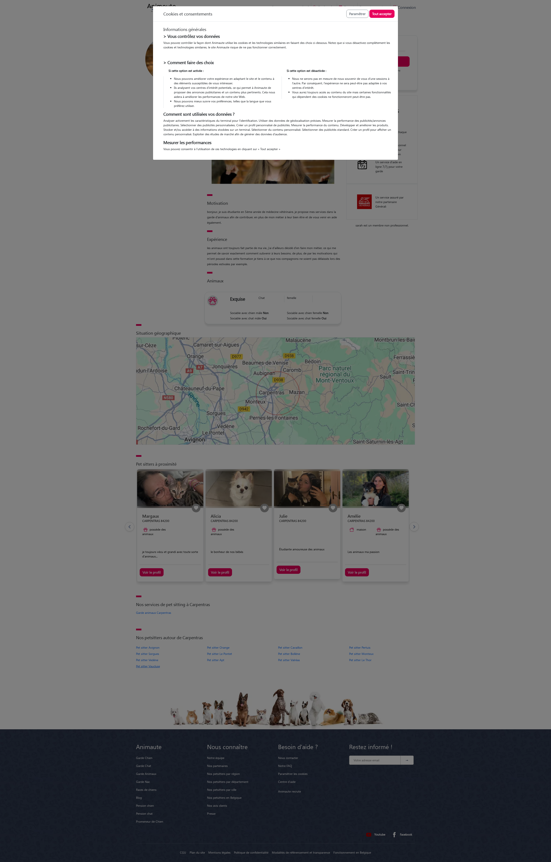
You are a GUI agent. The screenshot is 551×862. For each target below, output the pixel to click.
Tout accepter (382, 13)
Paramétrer (357, 13)
